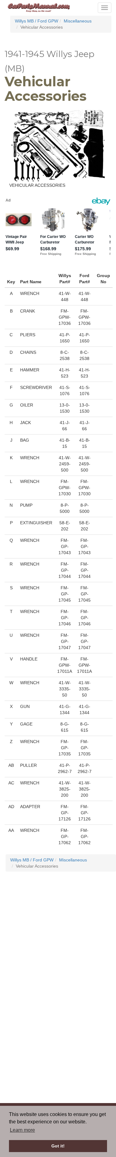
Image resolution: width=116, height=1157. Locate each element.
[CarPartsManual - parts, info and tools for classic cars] (39, 7)
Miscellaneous (78, 20)
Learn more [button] (22, 1130)
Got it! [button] (58, 1145)
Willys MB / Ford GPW (36, 20)
